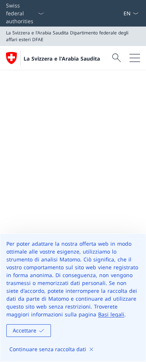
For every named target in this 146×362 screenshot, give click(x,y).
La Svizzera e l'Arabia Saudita (62, 58)
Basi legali (111, 314)
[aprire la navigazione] (135, 57)
